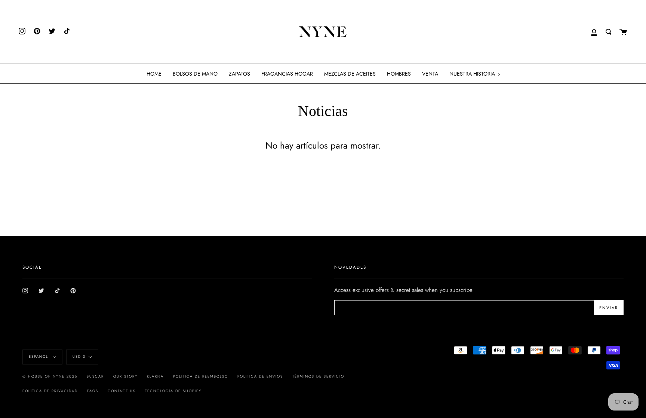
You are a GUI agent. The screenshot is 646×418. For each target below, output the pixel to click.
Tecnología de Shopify (173, 391)
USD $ (79, 356)
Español (39, 356)
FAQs (92, 391)
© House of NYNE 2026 (49, 376)
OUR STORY (125, 376)
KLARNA (155, 376)
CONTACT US (122, 391)
